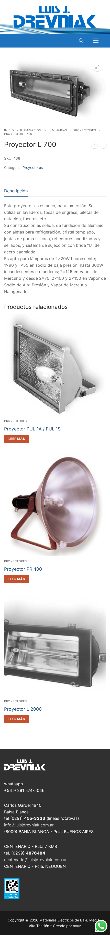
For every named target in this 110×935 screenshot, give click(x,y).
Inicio (9, 130)
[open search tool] (81, 40)
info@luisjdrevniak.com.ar (29, 824)
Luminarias (57, 130)
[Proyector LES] (103, 146)
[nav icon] (95, 40)
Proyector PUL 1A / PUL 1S (32, 428)
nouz (77, 926)
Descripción (16, 190)
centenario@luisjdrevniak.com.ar (35, 859)
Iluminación (30, 130)
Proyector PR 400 (23, 569)
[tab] (16, 191)
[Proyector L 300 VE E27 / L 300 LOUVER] (94, 146)
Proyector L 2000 (23, 709)
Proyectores (84, 130)
